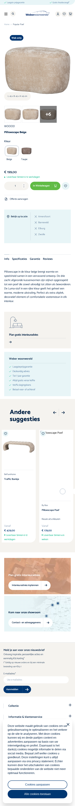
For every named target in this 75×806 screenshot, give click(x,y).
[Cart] (70, 14)
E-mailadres (9, 674)
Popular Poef (18, 24)
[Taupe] (26, 151)
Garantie (35, 259)
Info (6, 259)
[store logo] (38, 13)
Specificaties (19, 259)
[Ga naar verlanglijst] (64, 14)
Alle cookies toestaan (37, 794)
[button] (55, 413)
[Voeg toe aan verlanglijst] (65, 186)
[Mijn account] (58, 14)
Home (6, 24)
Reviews (48, 259)
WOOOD (9, 126)
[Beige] (12, 151)
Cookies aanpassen (37, 784)
